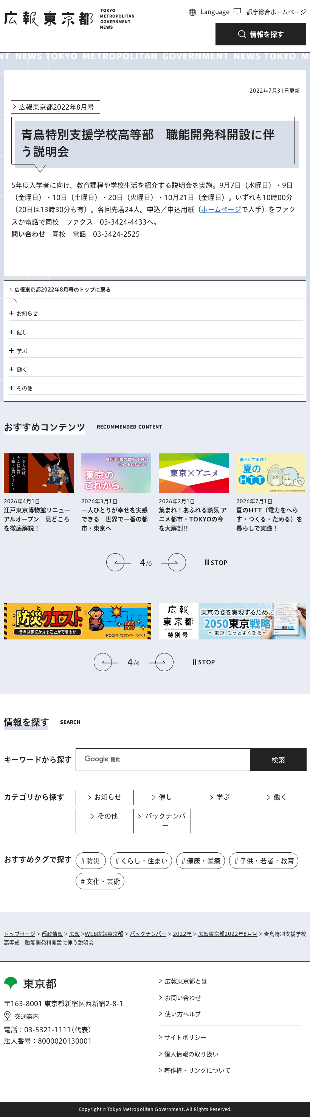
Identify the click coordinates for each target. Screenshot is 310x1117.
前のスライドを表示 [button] (118, 562)
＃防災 (89, 861)
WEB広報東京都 (104, 934)
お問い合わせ (183, 998)
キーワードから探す (38, 759)
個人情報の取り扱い (191, 1054)
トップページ (19, 934)
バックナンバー (148, 934)
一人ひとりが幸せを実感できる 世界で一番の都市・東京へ (114, 519)
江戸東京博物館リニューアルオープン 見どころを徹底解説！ (37, 519)
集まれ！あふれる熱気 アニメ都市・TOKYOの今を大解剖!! (193, 519)
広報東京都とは (186, 981)
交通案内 (27, 1016)
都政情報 (52, 934)
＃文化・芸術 (99, 881)
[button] (260, 34)
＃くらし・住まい (141, 861)
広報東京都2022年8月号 (56, 107)
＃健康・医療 (200, 861)
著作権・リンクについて (197, 1070)
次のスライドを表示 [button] (173, 562)
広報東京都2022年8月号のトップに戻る (62, 289)
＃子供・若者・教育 (263, 861)
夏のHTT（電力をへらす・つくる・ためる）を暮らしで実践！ (269, 519)
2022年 (182, 934)
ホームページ (221, 209)
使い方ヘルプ (183, 1014)
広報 (74, 934)
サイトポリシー (185, 1038)
